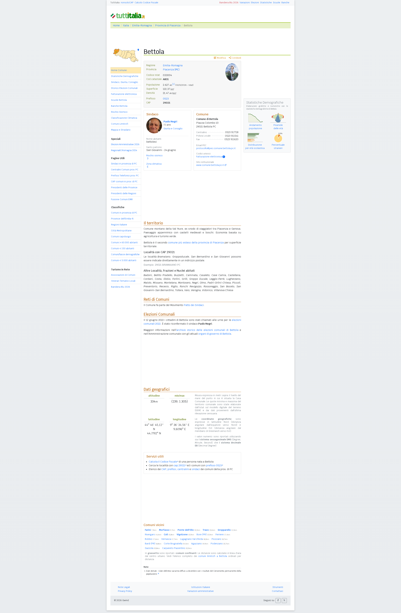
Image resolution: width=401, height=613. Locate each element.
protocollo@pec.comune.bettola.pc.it (216, 148)
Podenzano (220, 543)
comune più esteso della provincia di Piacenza (196, 242)
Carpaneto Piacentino (177, 548)
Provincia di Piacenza (167, 25)
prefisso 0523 (214, 465)
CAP (163, 469)
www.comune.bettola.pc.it (210, 165)
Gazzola (152, 548)
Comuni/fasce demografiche (125, 254)
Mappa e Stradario (120, 129)
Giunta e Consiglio (173, 128)
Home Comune (119, 70)
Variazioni (245, 2)
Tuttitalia (115, 2)
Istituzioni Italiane (200, 587)
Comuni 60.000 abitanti (124, 242)
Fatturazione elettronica (124, 94)
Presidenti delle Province (124, 187)
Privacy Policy (125, 591)
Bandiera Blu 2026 (228, 2)
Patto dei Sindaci (194, 305)
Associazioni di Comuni (123, 275)
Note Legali (124, 587)
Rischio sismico (154, 155)
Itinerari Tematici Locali (123, 280)
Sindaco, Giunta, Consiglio (124, 82)
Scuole (276, 2)
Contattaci (277, 591)
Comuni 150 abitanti (122, 248)
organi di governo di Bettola (214, 333)
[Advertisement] (192, 498)
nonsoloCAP (127, 2)
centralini (183, 469)
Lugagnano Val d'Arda (194, 539)
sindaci (196, 469)
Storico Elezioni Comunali (124, 88)
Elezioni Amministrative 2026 (125, 144)
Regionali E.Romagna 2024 (124, 150)
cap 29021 (179, 465)
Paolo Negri (170, 121)
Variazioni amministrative (200, 591)
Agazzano (199, 543)
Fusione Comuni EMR (122, 199)
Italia (126, 25)
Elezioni (255, 2)
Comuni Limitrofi (119, 123)
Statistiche (266, 2)
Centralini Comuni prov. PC (124, 169)
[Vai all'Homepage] (128, 15)
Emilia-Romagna (142, 25)
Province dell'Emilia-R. (122, 218)
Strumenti (278, 587)
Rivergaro (153, 534)
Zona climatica (153, 163)
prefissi (171, 469)
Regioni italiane (119, 224)
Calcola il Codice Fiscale (163, 461)
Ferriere (223, 534)
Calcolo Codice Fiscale (146, 2)
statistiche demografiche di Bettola (261, 109)
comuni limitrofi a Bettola (212, 556)
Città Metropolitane (121, 230)
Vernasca (169, 539)
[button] (278, 600)
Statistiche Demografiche (124, 76)
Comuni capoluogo (121, 236)
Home (116, 25)
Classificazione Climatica (124, 117)
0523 (166, 98)
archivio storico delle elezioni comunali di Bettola (207, 330)
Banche (285, 2)
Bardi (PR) (153, 543)
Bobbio (152, 539)
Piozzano (220, 539)
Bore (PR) (205, 534)
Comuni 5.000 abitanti (123, 260)
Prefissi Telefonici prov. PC (125, 175)
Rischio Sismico (119, 111)
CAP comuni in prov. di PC (124, 181)
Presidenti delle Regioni (123, 193)
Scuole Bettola (119, 100)
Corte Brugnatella (176, 543)
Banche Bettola (119, 106)
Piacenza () (171, 69)
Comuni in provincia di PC (124, 212)
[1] (173, 84)
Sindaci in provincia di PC (124, 163)
